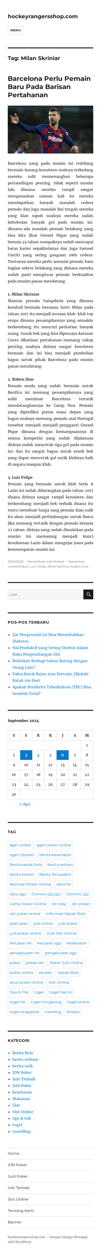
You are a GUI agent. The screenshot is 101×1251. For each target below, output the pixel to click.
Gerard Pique (18, 566)
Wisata (72, 1012)
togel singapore (24, 1012)
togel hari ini (60, 992)
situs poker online (26, 982)
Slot (16, 1105)
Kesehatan (77, 943)
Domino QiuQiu (46, 894)
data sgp (18, 894)
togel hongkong (46, 1002)
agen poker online (54, 845)
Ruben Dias (79, 566)
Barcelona (76, 561)
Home (13, 1153)
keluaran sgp (49, 943)
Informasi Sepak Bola (65, 913)
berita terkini (22, 874)
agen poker (20, 845)
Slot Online (59, 982)
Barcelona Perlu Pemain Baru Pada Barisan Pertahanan (49, 87)
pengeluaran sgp (61, 953)
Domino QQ (77, 894)
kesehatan (22, 1092)
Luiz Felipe (37, 566)
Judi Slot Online (61, 933)
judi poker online (25, 933)
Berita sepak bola (26, 864)
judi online (43, 923)
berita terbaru (60, 864)
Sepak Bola (68, 972)
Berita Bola (36, 561)
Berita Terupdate (55, 874)
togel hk (17, 1002)
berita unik (22, 1066)
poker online (21, 972)
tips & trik (21, 1118)
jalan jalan (19, 923)
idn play (59, 904)
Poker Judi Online (66, 963)
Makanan (21, 1098)
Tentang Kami (21, 1210)
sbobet (45, 972)
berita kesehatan (55, 855)
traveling (53, 1012)
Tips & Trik (19, 992)
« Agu (24, 804)
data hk (64, 884)
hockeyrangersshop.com (43, 16)
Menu (15, 30)
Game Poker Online (28, 904)
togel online (78, 1002)
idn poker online (25, 913)
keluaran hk (21, 943)
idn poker (81, 904)
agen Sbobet (22, 855)
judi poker (68, 923)
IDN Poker (21, 1072)
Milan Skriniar (58, 566)
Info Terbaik (55, 561)
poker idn (35, 963)
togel (39, 992)
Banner (15, 1222)
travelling (21, 1131)
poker (15, 963)
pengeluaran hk (24, 953)
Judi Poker (21, 1085)
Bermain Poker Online (30, 884)
